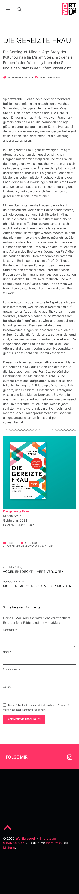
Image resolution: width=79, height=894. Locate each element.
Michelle (9, 848)
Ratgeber (32, 546)
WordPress (54, 843)
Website (7, 686)
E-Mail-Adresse (12, 669)
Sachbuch (48, 546)
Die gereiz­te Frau (16, 511)
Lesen (11, 542)
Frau (20, 546)
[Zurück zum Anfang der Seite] (7, 831)
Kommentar (10, 629)
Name (7, 652)
